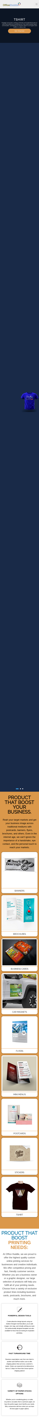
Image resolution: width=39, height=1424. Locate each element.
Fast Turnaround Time (19, 1354)
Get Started (19, 30)
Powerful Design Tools (19, 1316)
